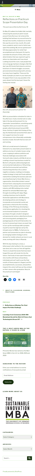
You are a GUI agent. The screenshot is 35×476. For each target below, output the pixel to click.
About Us (9, 290)
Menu (18, 9)
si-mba (17, 16)
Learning (26, 290)
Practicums (10, 292)
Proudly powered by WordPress (12, 471)
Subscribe (8, 382)
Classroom (17, 290)
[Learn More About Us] (17, 426)
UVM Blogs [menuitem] (2, 2)
